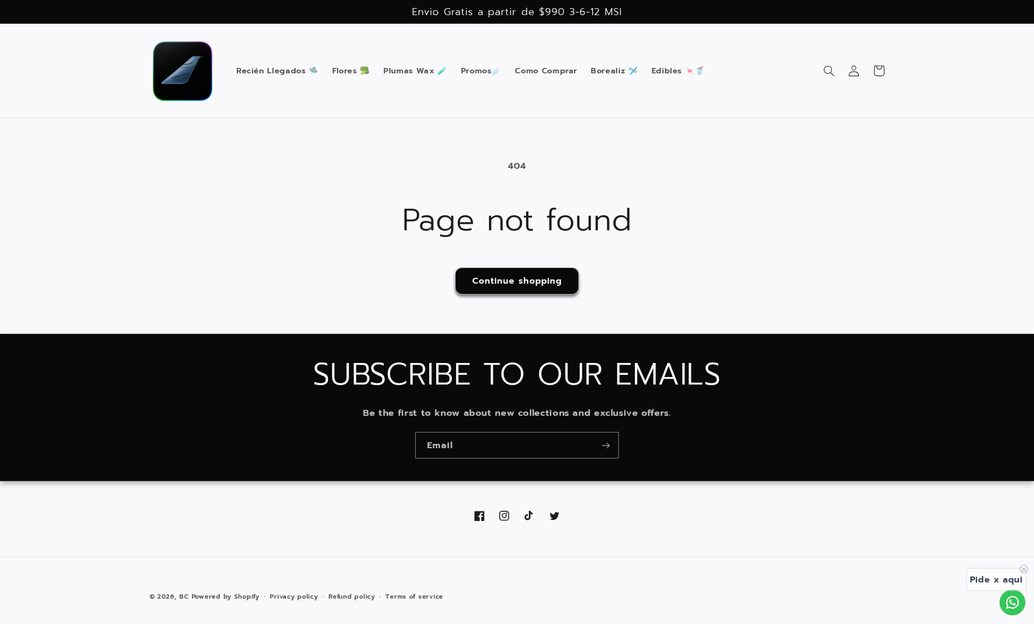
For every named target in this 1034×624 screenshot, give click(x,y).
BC (183, 596)
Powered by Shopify (226, 596)
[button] (829, 70)
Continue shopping (517, 281)
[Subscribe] (605, 445)
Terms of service (414, 596)
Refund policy (352, 596)
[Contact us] (1012, 602)
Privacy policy (294, 596)
